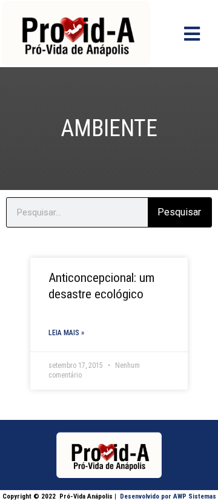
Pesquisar (179, 212)
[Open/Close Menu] (191, 33)
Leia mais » (66, 333)
